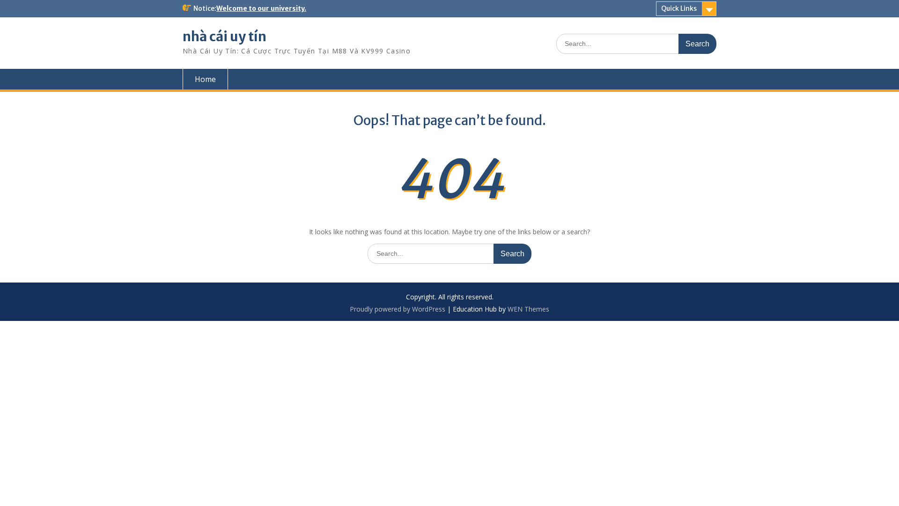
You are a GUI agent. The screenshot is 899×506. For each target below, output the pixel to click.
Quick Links (679, 8)
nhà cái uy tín (224, 36)
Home (205, 79)
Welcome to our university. (261, 8)
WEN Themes (528, 309)
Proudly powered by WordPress (397, 309)
